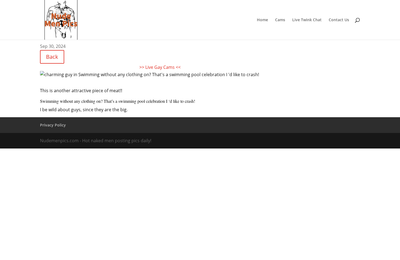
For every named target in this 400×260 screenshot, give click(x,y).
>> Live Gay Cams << (160, 67)
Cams (280, 20)
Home (262, 20)
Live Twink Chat (307, 20)
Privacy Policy (53, 125)
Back (52, 56)
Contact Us (339, 20)
